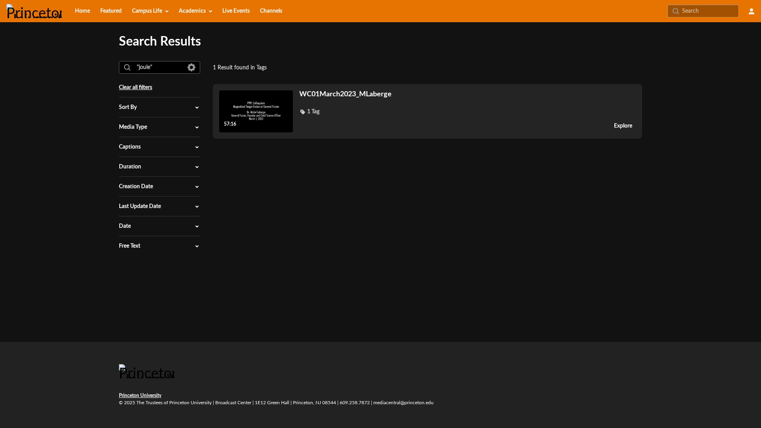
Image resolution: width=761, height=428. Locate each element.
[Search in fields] (191, 67)
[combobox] (159, 67)
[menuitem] (82, 11)
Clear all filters (135, 87)
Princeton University (140, 395)
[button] (309, 111)
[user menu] (751, 11)
